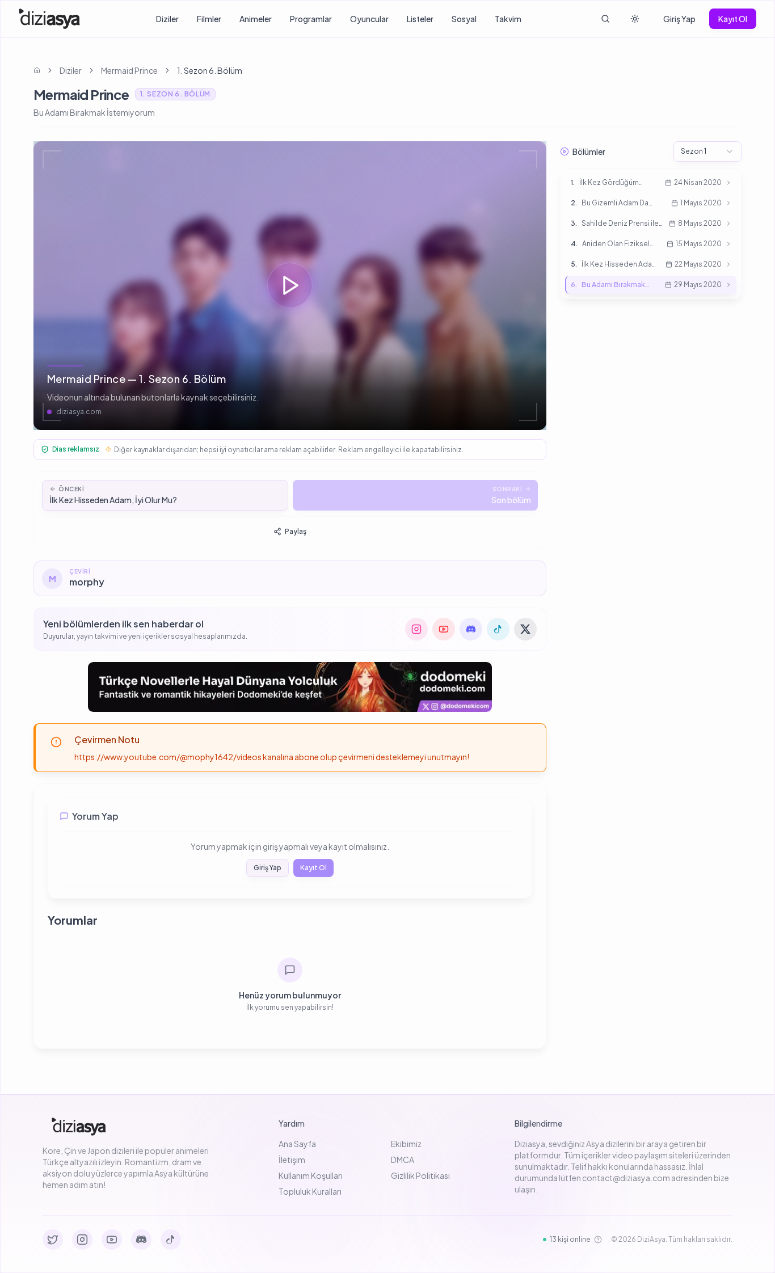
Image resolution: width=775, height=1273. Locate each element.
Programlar (311, 19)
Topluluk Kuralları (310, 1191)
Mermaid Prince (129, 70)
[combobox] (707, 151)
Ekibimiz (406, 1144)
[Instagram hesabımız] (416, 629)
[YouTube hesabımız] (443, 629)
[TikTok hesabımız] (498, 629)
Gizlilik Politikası (420, 1175)
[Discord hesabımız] (471, 629)
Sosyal (464, 19)
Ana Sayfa (297, 1144)
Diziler (167, 19)
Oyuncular (369, 19)
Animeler (255, 19)
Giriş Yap (679, 19)
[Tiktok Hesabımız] (171, 1239)
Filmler (209, 19)
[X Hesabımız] (53, 1239)
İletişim (292, 1159)
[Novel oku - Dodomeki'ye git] (290, 687)
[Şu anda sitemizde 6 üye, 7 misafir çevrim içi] (598, 1240)
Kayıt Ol (732, 19)
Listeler (420, 19)
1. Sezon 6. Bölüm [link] (209, 70)
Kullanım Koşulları (311, 1175)
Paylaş (295, 531)
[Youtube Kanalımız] (112, 1239)
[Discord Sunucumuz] (141, 1239)
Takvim (508, 19)
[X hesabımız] (525, 629)
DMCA (402, 1159)
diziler (71, 70)
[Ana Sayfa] (49, 18)
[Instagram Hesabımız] (82, 1239)
